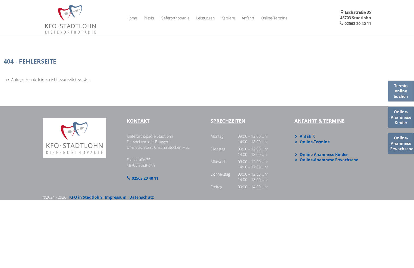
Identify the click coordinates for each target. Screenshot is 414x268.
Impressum (115, 197)
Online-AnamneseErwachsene (401, 143)
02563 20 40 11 (358, 23)
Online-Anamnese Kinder (324, 154)
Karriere (228, 18)
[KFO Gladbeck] (70, 18)
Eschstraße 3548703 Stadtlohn (355, 15)
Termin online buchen (401, 91)
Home (131, 18)
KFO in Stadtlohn (85, 197)
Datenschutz (141, 197)
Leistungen (205, 18)
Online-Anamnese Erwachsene (329, 159)
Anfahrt (248, 18)
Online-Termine (274, 18)
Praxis (149, 18)
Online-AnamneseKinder (401, 117)
